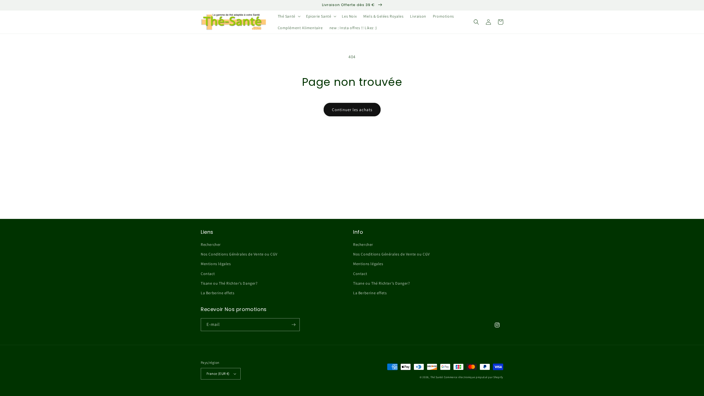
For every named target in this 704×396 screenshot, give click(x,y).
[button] (288, 16)
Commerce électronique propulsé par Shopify (473, 377)
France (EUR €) (218, 373)
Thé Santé (436, 377)
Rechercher (211, 244)
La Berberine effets (217, 292)
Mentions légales (216, 263)
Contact (208, 273)
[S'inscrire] (293, 324)
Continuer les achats (352, 109)
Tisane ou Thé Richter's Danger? (229, 283)
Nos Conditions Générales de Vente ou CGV (239, 254)
